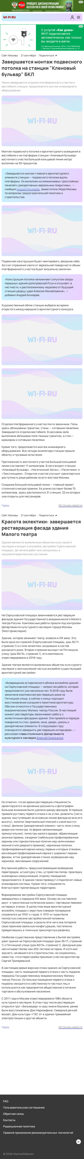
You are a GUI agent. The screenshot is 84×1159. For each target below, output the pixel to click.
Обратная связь (13, 1114)
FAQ (5, 1101)
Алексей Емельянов (50, 738)
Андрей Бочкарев (28, 189)
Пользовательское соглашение (24, 1107)
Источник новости (70, 505)
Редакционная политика (19, 1126)
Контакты (9, 1120)
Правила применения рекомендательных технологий (38, 1132)
